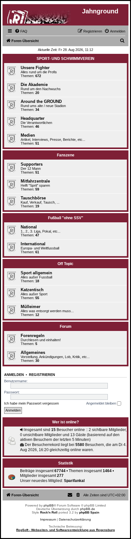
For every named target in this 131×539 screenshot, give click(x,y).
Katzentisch (32, 289)
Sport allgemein (36, 272)
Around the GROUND (41, 101)
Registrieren (42, 375)
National (29, 227)
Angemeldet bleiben (101, 403)
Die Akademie (34, 84)
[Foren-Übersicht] (39, 15)
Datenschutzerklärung (75, 519)
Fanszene (65, 155)
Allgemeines (33, 352)
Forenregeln (33, 335)
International (33, 243)
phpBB (49, 505)
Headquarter (33, 118)
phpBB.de (87, 509)
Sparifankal (74, 480)
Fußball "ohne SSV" (65, 218)
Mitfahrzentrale (35, 181)
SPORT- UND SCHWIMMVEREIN (65, 58)
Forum (66, 326)
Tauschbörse (33, 198)
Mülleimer (30, 306)
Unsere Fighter (35, 67)
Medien (28, 135)
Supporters (32, 164)
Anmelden (14, 375)
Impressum (48, 519)
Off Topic (65, 264)
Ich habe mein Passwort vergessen (31, 403)
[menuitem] (21, 31)
